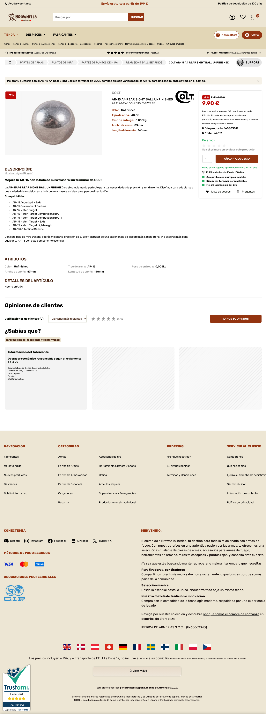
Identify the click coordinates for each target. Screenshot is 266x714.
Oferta (255, 34)
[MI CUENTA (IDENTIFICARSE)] (233, 17)
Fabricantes (63, 34)
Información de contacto (242, 493)
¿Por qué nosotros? (179, 456)
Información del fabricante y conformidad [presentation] (33, 339)
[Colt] (184, 97)
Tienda (9, 34)
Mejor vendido (12, 466)
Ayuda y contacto (19, 3)
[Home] (9, 62)
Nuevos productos (15, 475)
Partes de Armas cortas (43, 44)
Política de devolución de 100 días (240, 3)
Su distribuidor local (179, 466)
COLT (116, 93)
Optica (160, 44)
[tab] (33, 339)
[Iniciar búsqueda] (136, 17)
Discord (15, 541)
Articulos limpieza (175, 44)
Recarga (98, 44)
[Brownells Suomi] (165, 647)
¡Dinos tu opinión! (236, 318)
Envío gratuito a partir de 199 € (124, 3)
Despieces (34, 34)
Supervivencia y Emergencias (117, 493)
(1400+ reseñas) (142, 53)
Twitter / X (105, 541)
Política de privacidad (240, 502)
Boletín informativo (15, 493)
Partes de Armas (21, 44)
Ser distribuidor (236, 484)
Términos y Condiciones (181, 475)
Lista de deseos (244, 17)
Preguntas (248, 191)
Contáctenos (235, 456)
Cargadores (86, 44)
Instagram (37, 541)
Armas (7, 44)
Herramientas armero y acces (140, 44)
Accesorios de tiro (114, 44)
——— (188, 43)
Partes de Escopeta (68, 44)
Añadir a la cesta (237, 158)
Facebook (60, 541)
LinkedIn (82, 541)
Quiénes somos (236, 466)
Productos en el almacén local (117, 502)
